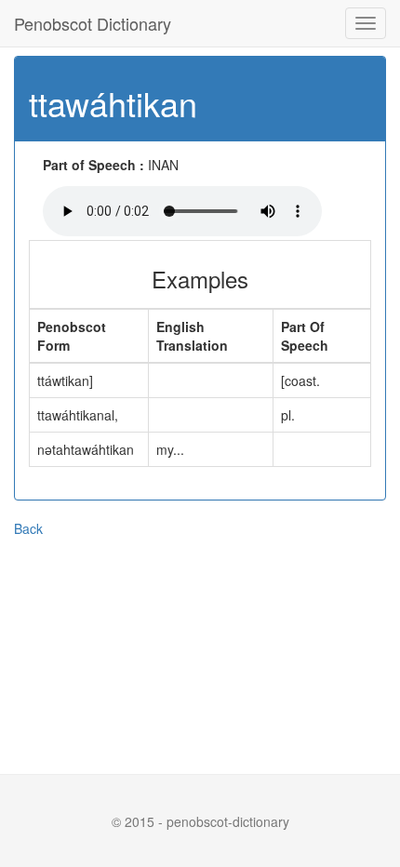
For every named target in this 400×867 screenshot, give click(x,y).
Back (28, 528)
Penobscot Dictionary (92, 23)
